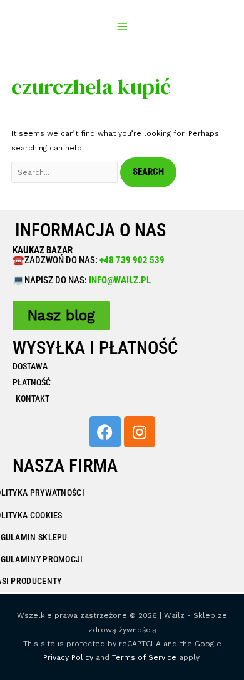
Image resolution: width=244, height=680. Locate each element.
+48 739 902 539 (131, 260)
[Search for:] (65, 172)
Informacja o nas (90, 230)
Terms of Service (144, 657)
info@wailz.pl (120, 280)
